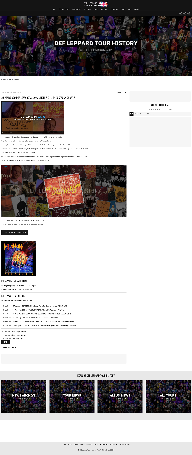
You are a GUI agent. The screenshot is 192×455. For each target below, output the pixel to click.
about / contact (133, 9)
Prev (119, 92)
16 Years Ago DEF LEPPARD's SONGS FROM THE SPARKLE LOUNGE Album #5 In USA (43, 322)
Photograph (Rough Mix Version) (12, 286)
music (82, 444)
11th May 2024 (18, 339)
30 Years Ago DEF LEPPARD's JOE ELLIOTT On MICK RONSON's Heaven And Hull (42, 314)
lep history (88, 9)
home (3, 79)
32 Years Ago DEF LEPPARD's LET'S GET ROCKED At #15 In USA (35, 318)
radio (123, 9)
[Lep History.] (63, 216)
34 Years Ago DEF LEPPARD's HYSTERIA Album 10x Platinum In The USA (38, 310)
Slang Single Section (19, 332)
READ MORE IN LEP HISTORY (15, 233)
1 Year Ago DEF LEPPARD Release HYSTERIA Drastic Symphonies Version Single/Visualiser (44, 326)
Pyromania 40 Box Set (9, 289)
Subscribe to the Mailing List (145, 114)
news (54, 9)
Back (6, 342)
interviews (104, 9)
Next (124, 92)
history (89, 444)
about (127, 444)
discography (76, 9)
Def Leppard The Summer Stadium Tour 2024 (17, 300)
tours (76, 444)
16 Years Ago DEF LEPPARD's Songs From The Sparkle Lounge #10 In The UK (40, 306)
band (96, 9)
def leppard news (12, 79)
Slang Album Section (19, 335)
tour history (64, 9)
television (114, 9)
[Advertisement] (175, 81)
